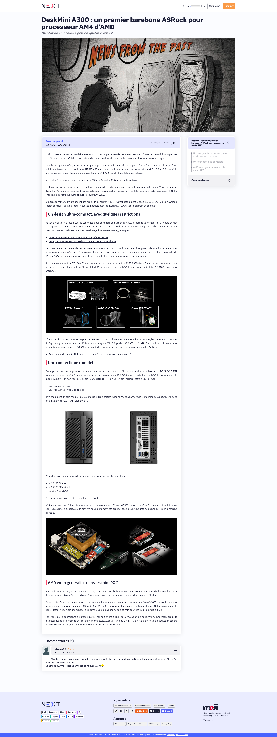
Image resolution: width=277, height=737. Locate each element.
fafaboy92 (60, 649)
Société (55, 721)
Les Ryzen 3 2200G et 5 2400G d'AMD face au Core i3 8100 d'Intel (82, 241)
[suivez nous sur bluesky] (115, 711)
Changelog (166, 724)
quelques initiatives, (98, 602)
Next (63, 716)
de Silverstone (150, 201)
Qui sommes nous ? (123, 706)
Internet (45, 716)
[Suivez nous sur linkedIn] (132, 711)
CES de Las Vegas (84, 222)
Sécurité (45, 721)
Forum (171, 706)
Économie (53, 712)
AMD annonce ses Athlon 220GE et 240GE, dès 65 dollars (78, 237)
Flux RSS (143, 711)
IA (79, 712)
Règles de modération (137, 724)
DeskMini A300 (123, 222)
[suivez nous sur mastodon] (121, 711)
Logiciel (55, 716)
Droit (44, 712)
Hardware (71, 712)
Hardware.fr (91, 194)
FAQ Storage (154, 724)
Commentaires (200, 180)
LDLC (101, 194)
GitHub (156, 711)
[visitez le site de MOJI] (210, 709)
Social (70, 716)
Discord (168, 711)
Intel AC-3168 (156, 267)
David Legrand (54, 141)
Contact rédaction (142, 706)
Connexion (214, 6)
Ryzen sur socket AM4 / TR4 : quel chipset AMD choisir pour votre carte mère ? (90, 354)
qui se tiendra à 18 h (108, 616)
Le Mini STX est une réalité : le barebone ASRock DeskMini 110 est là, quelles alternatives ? (97, 180)
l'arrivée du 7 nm (120, 620)
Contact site (159, 706)
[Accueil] (51, 6)
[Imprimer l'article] (174, 143)
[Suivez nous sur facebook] (126, 711)
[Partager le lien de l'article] (228, 143)
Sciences (79, 716)
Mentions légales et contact (177, 735)
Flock (62, 712)
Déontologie (120, 724)
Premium (229, 6)
